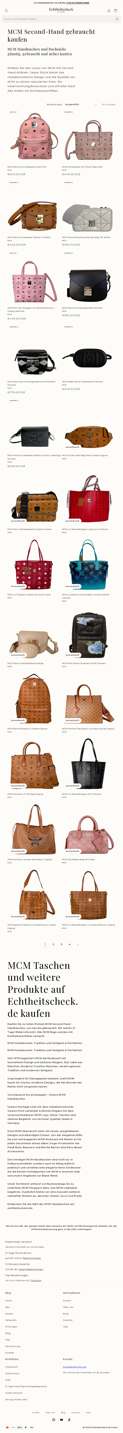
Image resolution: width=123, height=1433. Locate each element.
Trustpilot (35, 1280)
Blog (8, 1333)
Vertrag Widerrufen (16, 1399)
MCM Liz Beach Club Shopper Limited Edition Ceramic (85, 596)
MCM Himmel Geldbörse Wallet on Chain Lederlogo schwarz (34, 457)
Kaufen (9, 1313)
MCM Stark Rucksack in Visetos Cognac (28, 728)
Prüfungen (11, 1326)
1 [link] (45, 944)
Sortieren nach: (54, 104)
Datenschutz (12, 1373)
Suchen (67, 1300)
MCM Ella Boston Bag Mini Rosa (78, 859)
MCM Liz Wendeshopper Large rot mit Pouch (85, 529)
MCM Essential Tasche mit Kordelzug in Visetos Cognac (32, 926)
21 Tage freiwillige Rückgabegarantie (26, 1386)
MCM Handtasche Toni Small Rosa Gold (82, 167)
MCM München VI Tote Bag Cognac (26, 794)
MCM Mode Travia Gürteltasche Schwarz (82, 381)
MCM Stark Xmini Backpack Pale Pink (27, 167)
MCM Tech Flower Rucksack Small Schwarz (84, 663)
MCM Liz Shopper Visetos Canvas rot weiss (29, 594)
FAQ (7, 1339)
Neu (7, 1307)
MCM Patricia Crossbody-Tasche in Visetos (29, 237)
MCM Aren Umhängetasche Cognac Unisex (30, 529)
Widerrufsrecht (13, 1393)
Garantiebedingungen (30, 1269)
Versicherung (12, 1346)
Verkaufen (10, 1320)
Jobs (65, 1326)
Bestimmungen (32, 1258)
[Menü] (6, 10)
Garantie (68, 1320)
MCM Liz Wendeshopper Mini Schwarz (81, 794)
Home (8, 1300)
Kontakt (9, 1352)
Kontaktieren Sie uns (75, 1367)
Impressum (11, 1367)
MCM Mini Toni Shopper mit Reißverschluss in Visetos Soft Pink (31, 309)
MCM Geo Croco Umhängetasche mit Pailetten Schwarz (32, 383)
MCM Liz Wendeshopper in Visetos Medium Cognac (88, 925)
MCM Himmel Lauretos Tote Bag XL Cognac (30, 859)
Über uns (68, 1307)
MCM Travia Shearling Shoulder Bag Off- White (86, 237)
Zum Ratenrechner (78, 3)
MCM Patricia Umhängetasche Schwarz (82, 308)
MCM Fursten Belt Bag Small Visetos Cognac (85, 455)
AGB (7, 1380)
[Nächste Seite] (77, 944)
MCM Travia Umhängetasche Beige (26, 663)
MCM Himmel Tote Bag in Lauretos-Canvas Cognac (88, 728)
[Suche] (117, 19)
